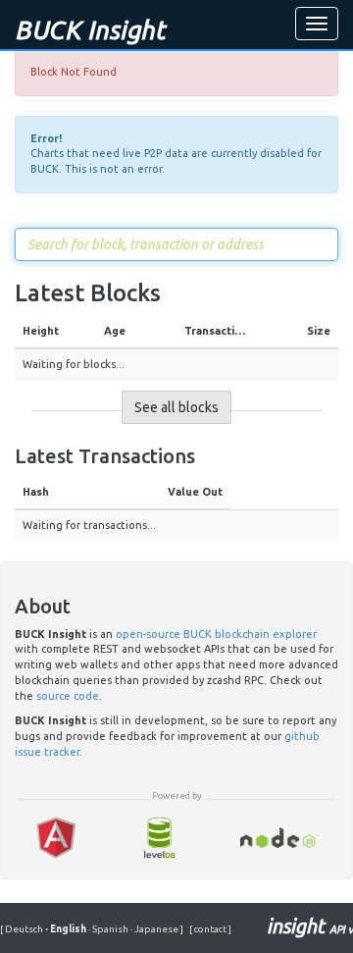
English (66, 929)
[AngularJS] (56, 838)
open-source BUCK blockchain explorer (216, 634)
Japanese (155, 929)
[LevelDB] (159, 838)
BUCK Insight (90, 30)
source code (67, 696)
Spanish (109, 929)
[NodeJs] (279, 838)
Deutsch (25, 929)
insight (310, 926)
